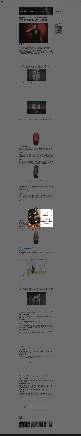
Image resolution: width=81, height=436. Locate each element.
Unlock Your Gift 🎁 (46, 221)
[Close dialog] (52, 209)
